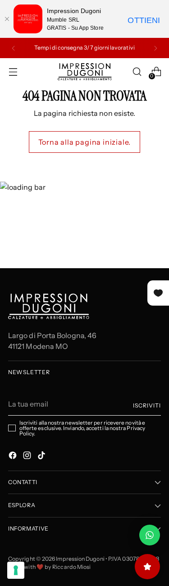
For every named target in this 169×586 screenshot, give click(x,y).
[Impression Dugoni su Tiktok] (42, 456)
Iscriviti (147, 405)
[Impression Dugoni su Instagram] (28, 456)
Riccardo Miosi (71, 566)
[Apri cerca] (137, 72)
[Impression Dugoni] (85, 71)
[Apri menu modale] (13, 72)
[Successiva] (155, 48)
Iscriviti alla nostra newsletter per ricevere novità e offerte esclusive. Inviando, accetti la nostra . (82, 428)
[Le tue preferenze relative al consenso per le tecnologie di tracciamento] (15, 570)
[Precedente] (13, 48)
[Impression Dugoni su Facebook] (13, 456)
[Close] (6, 19)
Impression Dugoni (80, 558)
